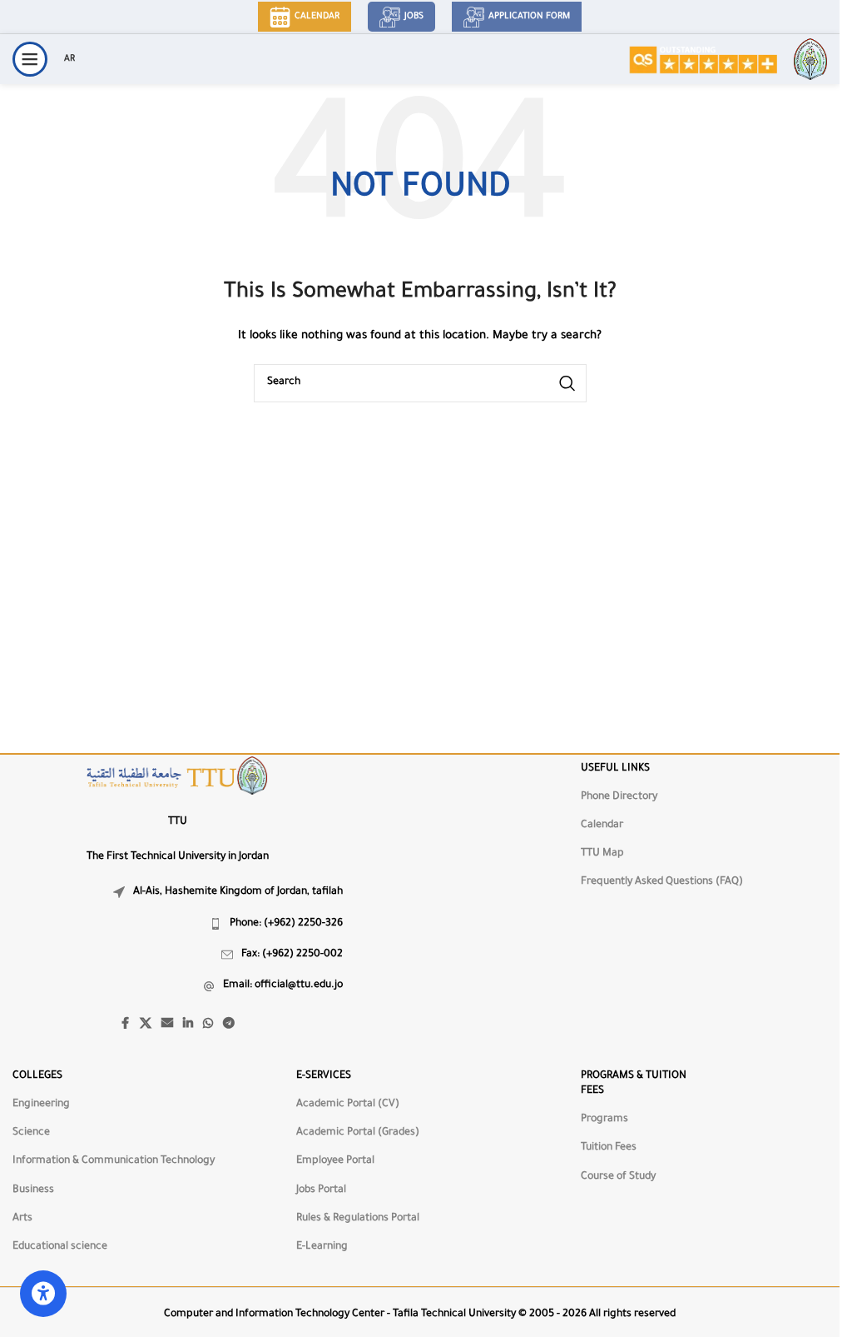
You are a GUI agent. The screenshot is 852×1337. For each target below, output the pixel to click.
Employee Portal (335, 1161)
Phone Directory (619, 797)
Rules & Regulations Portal (357, 1219)
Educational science (59, 1247)
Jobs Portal (321, 1190)
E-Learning (322, 1247)
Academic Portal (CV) (347, 1104)
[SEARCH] (567, 383)
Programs (604, 1119)
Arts (22, 1219)
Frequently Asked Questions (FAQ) (662, 882)
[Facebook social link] (125, 1024)
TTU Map (602, 854)
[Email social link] (167, 1024)
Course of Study (618, 1177)
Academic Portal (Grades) (357, 1133)
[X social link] (145, 1024)
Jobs (414, 17)
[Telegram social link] (229, 1024)
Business (33, 1190)
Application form (529, 17)
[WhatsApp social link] (208, 1024)
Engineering (41, 1104)
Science (31, 1133)
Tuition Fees (609, 1148)
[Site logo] (702, 60)
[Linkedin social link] (188, 1024)
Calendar (317, 17)
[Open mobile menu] (30, 59)
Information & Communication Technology (113, 1161)
